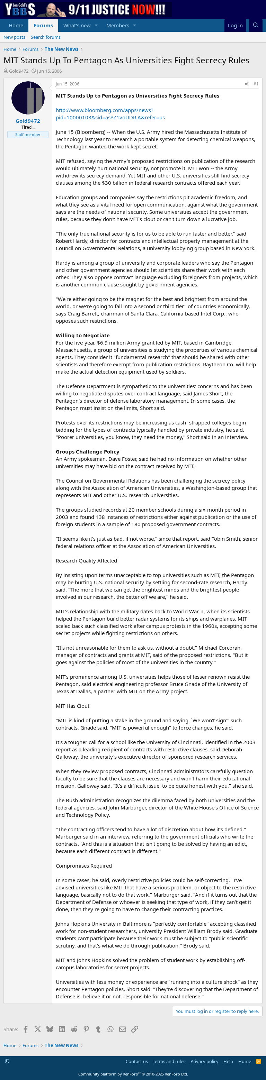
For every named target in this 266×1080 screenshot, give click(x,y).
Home (16, 25)
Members (117, 25)
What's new (77, 25)
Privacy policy (204, 1061)
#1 (256, 84)
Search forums (46, 37)
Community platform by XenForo (133, 1074)
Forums (43, 25)
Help (228, 1061)
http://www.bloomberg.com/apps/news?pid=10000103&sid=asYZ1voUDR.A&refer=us (110, 114)
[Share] (246, 84)
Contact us (137, 1061)
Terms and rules (169, 1061)
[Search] (256, 25)
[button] (96, 25)
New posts (14, 37)
